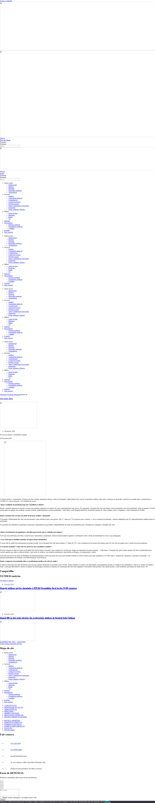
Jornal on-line (13, 213)
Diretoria (11, 189)
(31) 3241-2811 (6, 399)
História (11, 187)
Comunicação (13, 200)
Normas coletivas (14, 225)
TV (9, 219)
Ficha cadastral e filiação (16, 209)
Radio (10, 217)
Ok (107, 802)
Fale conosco (8, 232)
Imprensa (11, 215)
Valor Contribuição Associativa (18, 206)
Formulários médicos (15, 227)
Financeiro (12, 208)
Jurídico (11, 196)
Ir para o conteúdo (6, 1)
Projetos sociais (13, 204)
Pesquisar (3, 142)
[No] (110, 802)
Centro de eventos (14, 202)
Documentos (8, 223)
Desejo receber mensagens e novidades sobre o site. (20, 797)
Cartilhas (11, 228)
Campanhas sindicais (15, 198)
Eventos (7, 230)
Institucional (12, 185)
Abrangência (12, 192)
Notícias (7, 221)
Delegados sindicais (15, 190)
